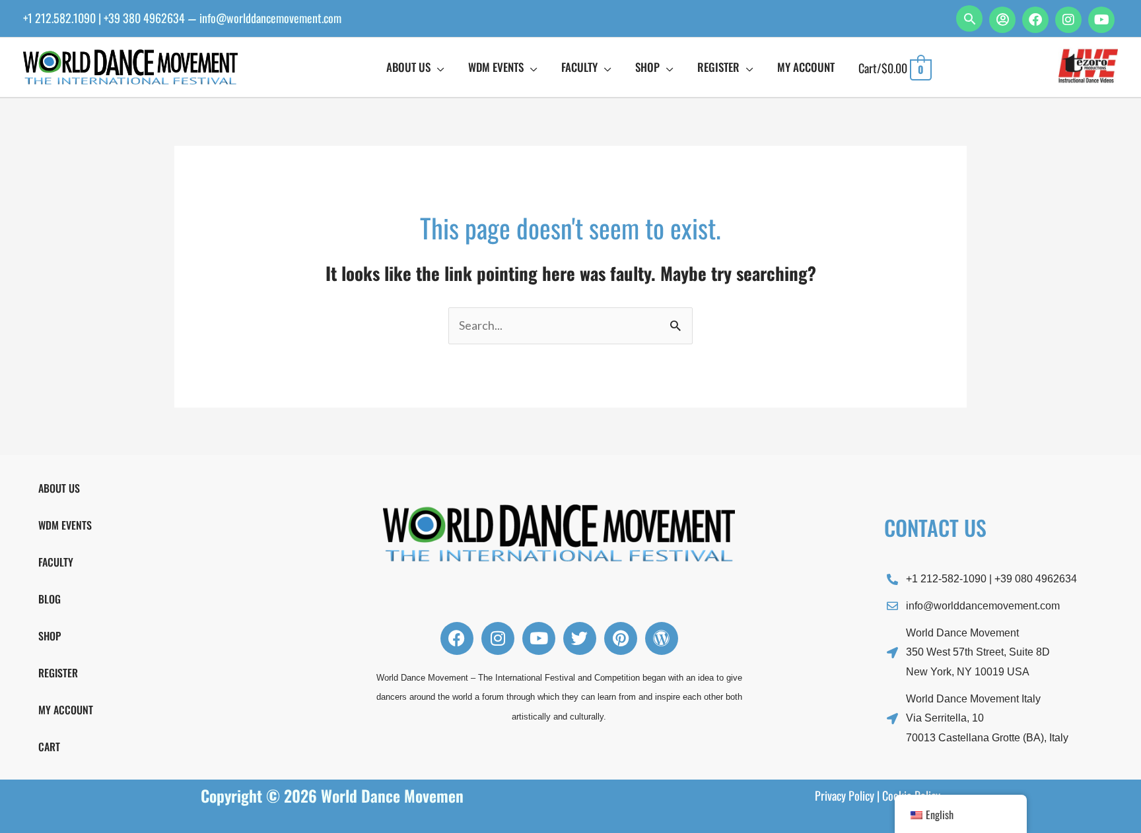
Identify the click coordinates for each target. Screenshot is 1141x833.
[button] (969, 18)
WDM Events (65, 525)
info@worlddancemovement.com (270, 17)
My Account (65, 710)
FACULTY (55, 562)
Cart (49, 747)
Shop (49, 636)
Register (58, 673)
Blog (49, 599)
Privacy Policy (844, 795)
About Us (59, 488)
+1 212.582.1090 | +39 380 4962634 (104, 17)
